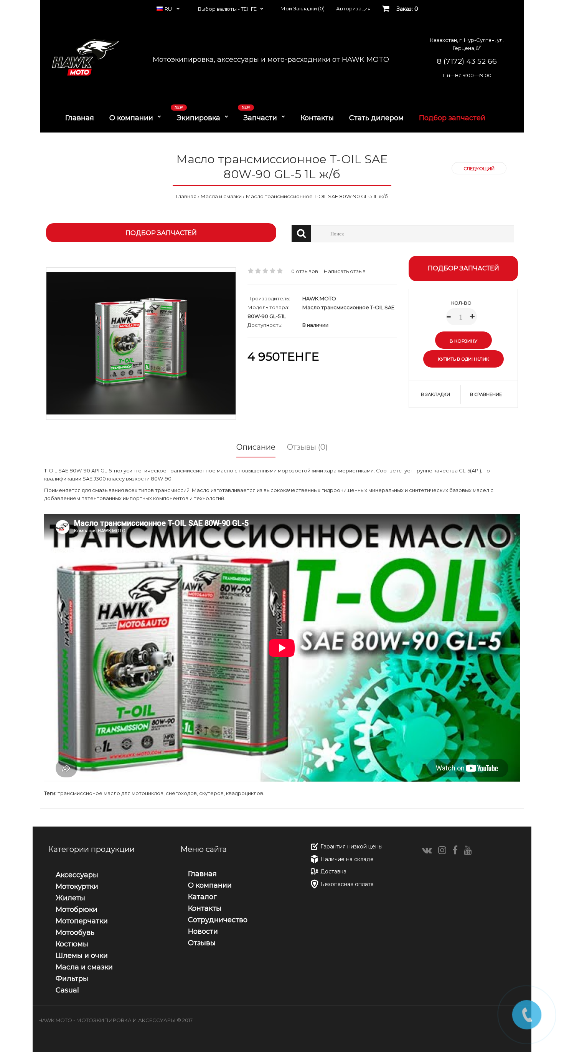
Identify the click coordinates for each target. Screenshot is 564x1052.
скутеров (211, 793)
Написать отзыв (345, 271)
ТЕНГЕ (249, 9)
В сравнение (486, 394)
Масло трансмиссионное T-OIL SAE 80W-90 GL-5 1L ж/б (317, 196)
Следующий (479, 168)
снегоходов (181, 793)
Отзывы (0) (307, 447)
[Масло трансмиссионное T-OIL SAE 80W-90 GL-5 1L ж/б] (141, 343)
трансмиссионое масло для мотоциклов (110, 793)
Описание (255, 447)
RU (169, 9)
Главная (186, 196)
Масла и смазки (221, 196)
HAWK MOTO (319, 298)
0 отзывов (304, 271)
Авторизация (353, 8)
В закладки (435, 394)
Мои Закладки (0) (302, 8)
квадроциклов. (245, 793)
